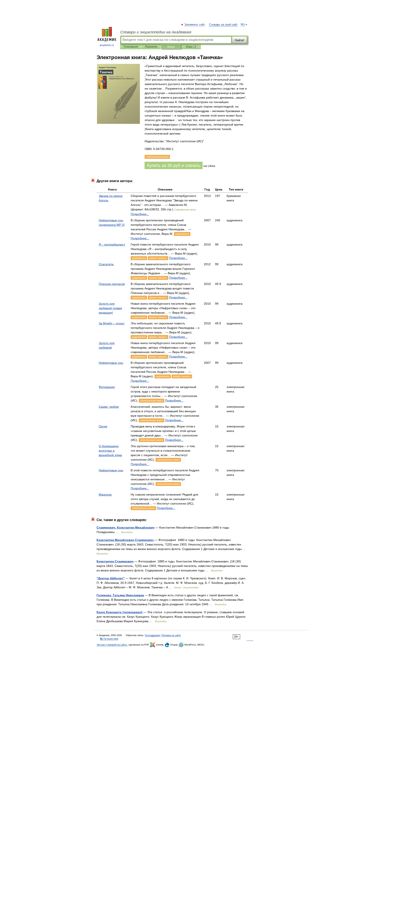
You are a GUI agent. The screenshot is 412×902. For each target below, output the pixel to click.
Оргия (103, 426)
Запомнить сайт (195, 24)
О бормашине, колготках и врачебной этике (110, 450)
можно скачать (158, 258)
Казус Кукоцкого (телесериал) (119, 612)
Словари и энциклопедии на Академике (155, 32)
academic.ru (107, 45)
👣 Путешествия (109, 638)
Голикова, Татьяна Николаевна (120, 595)
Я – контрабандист (112, 244)
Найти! (239, 40)
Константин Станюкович (115, 561)
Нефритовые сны (111, 362)
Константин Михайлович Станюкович (125, 540)
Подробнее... (140, 214)
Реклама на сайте (171, 635)
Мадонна (105, 494)
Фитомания (107, 387)
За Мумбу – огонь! (111, 323)
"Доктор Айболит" (111, 578)
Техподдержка (152, 635)
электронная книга (151, 400)
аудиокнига (182, 233)
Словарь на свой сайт (223, 24)
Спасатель (106, 264)
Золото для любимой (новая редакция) (110, 308)
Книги (171, 46)
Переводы (151, 46)
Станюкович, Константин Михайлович (125, 527)
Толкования (130, 46)
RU (243, 24)
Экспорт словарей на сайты (112, 644)
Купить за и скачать (173, 165)
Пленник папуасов (112, 284)
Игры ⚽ (191, 46)
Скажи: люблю (109, 406)
